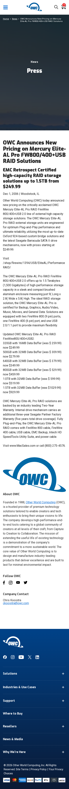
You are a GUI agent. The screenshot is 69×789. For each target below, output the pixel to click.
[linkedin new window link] (37, 658)
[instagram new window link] (13, 658)
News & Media (13, 739)
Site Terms (22, 769)
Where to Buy (12, 713)
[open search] (56, 7)
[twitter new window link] (29, 658)
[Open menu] (5, 7)
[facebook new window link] (5, 658)
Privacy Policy (39, 769)
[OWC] (34, 10)
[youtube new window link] (21, 658)
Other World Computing (41, 502)
